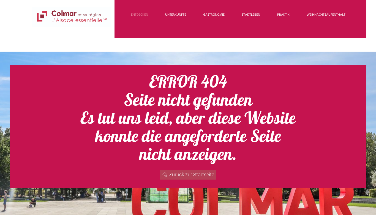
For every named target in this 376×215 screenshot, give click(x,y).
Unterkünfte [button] (175, 14)
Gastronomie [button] (214, 14)
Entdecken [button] (139, 14)
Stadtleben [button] (251, 14)
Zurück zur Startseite (191, 174)
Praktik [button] (283, 14)
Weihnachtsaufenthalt (326, 14)
